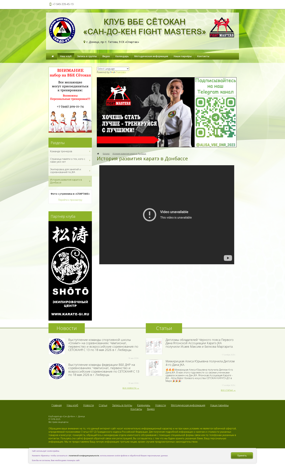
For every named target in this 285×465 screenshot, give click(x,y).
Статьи (103, 405)
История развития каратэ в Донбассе (129, 153)
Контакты (203, 56)
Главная (56, 405)
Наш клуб (66, 56)
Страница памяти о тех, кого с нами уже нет (67, 160)
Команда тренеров (61, 151)
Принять (242, 455)
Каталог (106, 153)
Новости (88, 405)
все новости (129, 387)
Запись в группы (87, 56)
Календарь (122, 56)
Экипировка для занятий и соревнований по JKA (65, 171)
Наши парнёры (183, 56)
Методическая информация (151, 56)
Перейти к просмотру (70, 199)
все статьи (227, 390)
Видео (106, 56)
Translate (121, 72)
